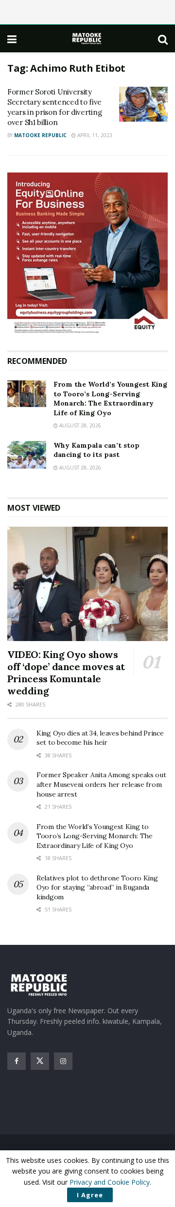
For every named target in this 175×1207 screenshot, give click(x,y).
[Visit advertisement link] (87, 254)
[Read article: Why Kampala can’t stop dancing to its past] (26, 455)
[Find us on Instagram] (63, 1061)
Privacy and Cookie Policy (110, 1182)
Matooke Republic (40, 135)
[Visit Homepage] (87, 38)
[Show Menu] (12, 39)
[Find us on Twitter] (40, 1061)
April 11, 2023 (94, 135)
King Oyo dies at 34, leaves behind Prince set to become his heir (100, 738)
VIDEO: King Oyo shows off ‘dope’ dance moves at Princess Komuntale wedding (66, 672)
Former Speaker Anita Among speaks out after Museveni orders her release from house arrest (101, 784)
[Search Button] (163, 39)
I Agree (90, 1195)
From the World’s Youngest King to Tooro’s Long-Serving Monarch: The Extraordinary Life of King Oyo (110, 398)
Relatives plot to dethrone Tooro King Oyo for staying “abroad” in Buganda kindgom (97, 887)
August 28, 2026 (79, 425)
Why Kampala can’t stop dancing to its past (96, 450)
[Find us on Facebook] (16, 1061)
